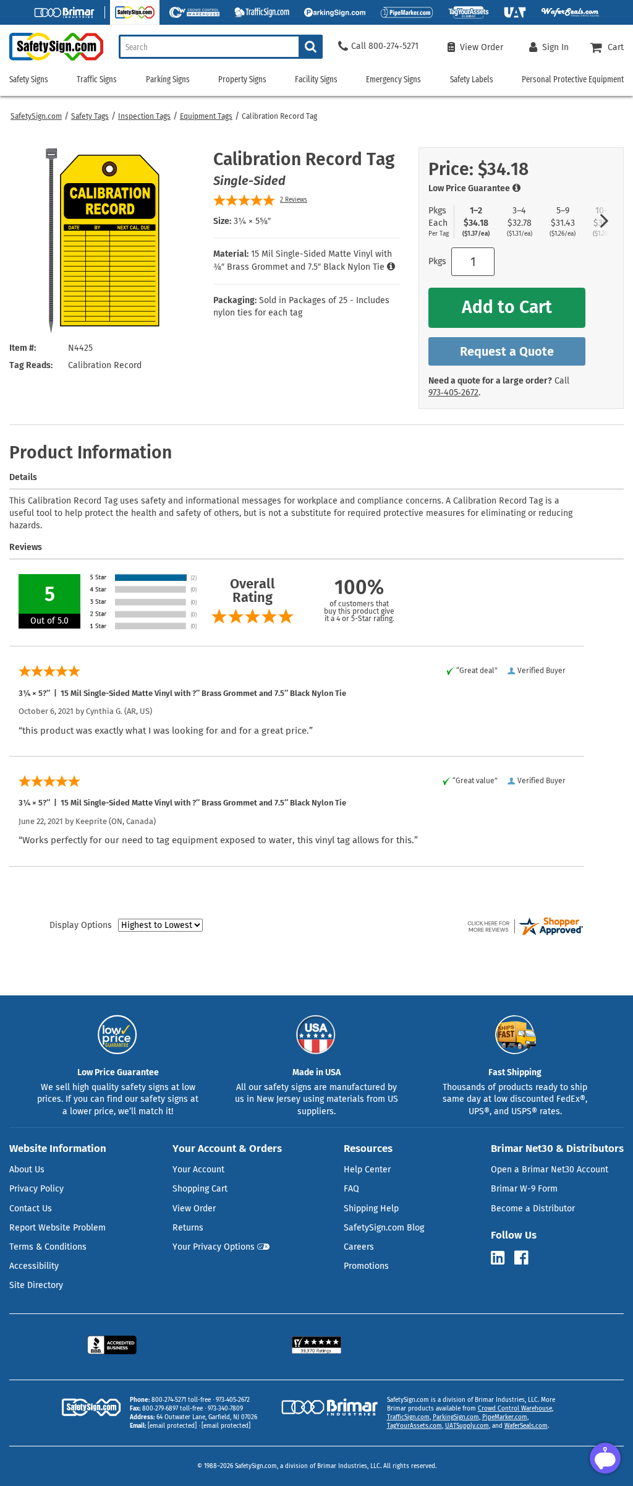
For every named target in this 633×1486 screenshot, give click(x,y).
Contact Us (30, 1208)
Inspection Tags (144, 116)
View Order (194, 1208)
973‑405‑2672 (453, 392)
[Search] (311, 47)
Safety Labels (471, 79)
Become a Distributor (533, 1208)
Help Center (367, 1169)
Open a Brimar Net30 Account (549, 1169)
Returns (187, 1227)
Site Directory (36, 1285)
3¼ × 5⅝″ (252, 221)
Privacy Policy (36, 1188)
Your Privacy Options (213, 1247)
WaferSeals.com (526, 1426)
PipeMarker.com (504, 1417)
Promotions (366, 1266)
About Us (27, 1169)
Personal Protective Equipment (573, 79)
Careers (359, 1247)
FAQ (351, 1188)
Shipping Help (371, 1208)
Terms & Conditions (48, 1247)
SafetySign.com (36, 116)
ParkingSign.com (456, 1417)
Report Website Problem (57, 1227)
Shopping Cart (199, 1188)
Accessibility (34, 1266)
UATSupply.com (467, 1426)
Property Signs (242, 79)
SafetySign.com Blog (384, 1227)
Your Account (198, 1169)
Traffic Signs (97, 79)
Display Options (80, 925)
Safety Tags (90, 116)
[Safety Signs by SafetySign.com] (51, 60)
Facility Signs (316, 79)
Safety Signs (28, 79)
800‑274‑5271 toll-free (181, 1400)
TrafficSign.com (408, 1417)
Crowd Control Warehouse (515, 1408)
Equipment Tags (206, 116)
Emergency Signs (393, 79)
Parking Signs (168, 79)
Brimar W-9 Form (524, 1188)
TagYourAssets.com (414, 1426)
